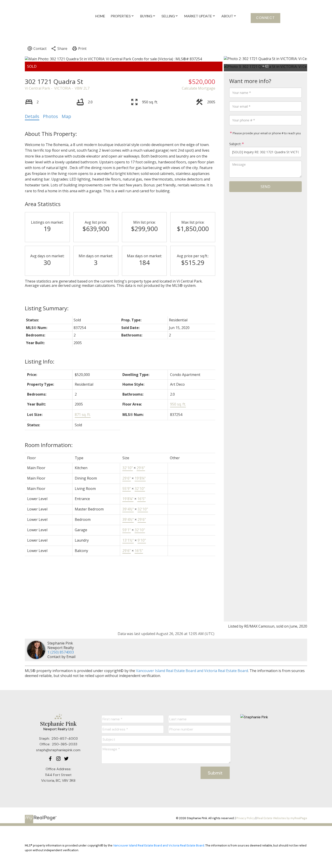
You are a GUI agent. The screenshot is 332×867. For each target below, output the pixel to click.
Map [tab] (66, 116)
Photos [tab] (50, 116)
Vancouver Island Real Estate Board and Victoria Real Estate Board (192, 670)
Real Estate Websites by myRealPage (282, 818)
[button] (265, 18)
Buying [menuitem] (146, 16)
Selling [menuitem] (168, 16)
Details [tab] (32, 116)
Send (265, 186)
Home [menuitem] (100, 16)
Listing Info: (39, 361)
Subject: (235, 144)
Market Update (198, 16)
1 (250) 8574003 (60, 652)
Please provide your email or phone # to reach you (266, 133)
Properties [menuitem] (121, 16)
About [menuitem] (227, 16)
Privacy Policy (245, 818)
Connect (265, 18)
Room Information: (49, 445)
